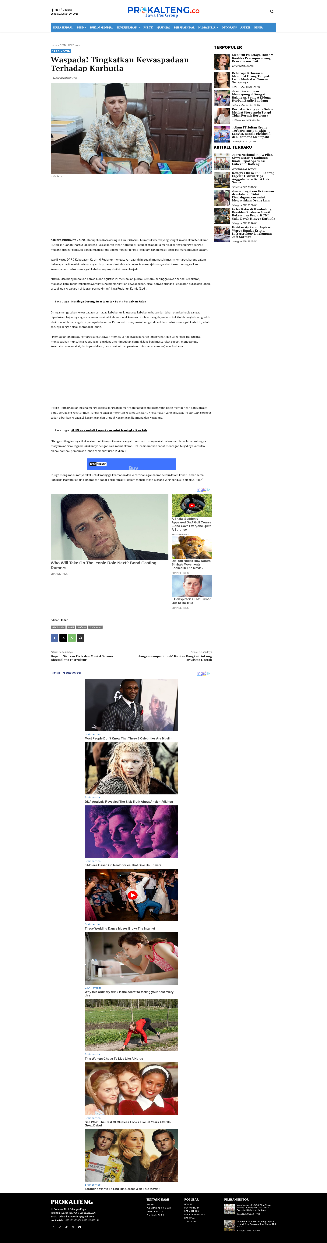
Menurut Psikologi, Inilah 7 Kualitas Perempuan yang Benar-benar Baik (252, 58)
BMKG (71, 627)
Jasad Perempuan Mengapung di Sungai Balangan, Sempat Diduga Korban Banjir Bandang (251, 96)
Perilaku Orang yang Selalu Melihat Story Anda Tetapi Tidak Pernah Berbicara (252, 112)
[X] (63, 638)
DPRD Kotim (74, 45)
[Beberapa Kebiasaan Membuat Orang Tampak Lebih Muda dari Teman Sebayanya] (222, 80)
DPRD (63, 45)
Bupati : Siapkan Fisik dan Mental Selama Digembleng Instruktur (82, 658)
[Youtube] (79, 1227)
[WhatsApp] (72, 638)
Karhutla (82, 627)
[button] (271, 11)
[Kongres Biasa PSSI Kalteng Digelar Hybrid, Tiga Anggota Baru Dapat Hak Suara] (222, 180)
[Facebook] (54, 638)
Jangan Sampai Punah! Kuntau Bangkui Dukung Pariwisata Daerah (175, 658)
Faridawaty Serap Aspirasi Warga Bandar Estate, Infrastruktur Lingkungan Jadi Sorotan (252, 232)
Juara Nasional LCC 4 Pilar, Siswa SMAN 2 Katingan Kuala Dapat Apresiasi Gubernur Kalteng (252, 159)
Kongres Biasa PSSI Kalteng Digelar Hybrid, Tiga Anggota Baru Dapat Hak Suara (253, 177)
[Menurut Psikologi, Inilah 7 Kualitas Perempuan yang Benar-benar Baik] (222, 62)
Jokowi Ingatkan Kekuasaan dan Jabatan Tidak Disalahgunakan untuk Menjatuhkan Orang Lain (253, 196)
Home (54, 45)
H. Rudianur (95, 627)
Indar (64, 620)
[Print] (80, 638)
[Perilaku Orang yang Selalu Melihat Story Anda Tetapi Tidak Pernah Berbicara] (222, 116)
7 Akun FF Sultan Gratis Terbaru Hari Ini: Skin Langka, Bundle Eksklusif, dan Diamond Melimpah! (251, 132)
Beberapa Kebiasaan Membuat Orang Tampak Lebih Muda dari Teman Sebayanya (251, 78)
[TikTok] (66, 1227)
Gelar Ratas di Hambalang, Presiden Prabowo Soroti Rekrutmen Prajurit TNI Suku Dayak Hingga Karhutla (253, 214)
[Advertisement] (131, 208)
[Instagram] (59, 1227)
